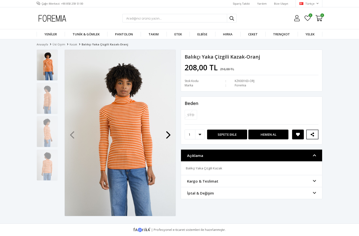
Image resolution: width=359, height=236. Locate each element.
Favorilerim (310, 16)
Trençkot (281, 34)
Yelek (310, 34)
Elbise (202, 34)
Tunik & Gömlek (86, 34)
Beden (191, 103)
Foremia (240, 85)
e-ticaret (179, 229)
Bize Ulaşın (281, 3)
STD (190, 114)
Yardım (262, 3)
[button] (168, 132)
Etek (178, 34)
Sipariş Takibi (241, 3)
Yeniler (50, 34)
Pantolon (124, 34)
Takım (153, 34)
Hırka (227, 34)
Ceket (253, 34)
